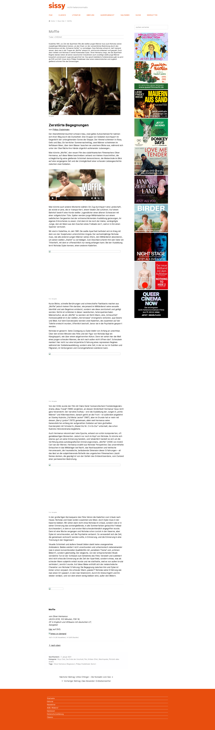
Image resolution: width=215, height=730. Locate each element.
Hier (50, 629)
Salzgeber (125, 15)
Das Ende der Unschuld (74, 659)
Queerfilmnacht (107, 15)
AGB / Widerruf (52, 708)
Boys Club (61, 659)
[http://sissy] (68, 9)
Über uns (90, 15)
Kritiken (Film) (93, 659)
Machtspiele (103, 659)
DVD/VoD (58, 37)
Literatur (76, 15)
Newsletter (152, 15)
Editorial (50, 701)
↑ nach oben (54, 645)
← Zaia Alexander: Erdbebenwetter (86, 681)
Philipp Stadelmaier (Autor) (86, 664)
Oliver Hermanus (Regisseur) (64, 664)
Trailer (51, 37)
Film (50, 15)
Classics (62, 15)
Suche (138, 15)
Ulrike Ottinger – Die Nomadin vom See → (86, 677)
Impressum (51, 711)
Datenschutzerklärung (55, 714)
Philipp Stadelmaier (61, 129)
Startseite (51, 698)
